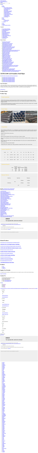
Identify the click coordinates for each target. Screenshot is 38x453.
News (3, 17)
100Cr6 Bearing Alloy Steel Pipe (7, 44)
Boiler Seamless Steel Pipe (6, 32)
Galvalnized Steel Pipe (31, 288)
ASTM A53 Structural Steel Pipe (6, 258)
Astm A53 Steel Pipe (3, 201)
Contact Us (4, 21)
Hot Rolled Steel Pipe (17, 288)
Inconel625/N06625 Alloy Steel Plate (7, 62)
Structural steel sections (7, 13)
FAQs (3, 18)
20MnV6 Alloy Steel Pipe (6, 56)
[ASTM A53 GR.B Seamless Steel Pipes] (6, 253)
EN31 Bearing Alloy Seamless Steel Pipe (8, 69)
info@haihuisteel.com (8, 281)
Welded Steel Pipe (6, 12)
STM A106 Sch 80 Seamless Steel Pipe (6, 216)
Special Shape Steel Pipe (7, 11)
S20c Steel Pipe (2, 211)
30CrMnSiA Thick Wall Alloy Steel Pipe (8, 47)
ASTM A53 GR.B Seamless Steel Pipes (7, 255)
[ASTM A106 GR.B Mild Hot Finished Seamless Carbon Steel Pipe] (10, 246)
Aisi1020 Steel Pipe (3, 191)
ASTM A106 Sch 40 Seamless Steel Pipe (6, 196)
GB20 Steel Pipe (2, 206)
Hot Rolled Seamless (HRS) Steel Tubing (6, 208)
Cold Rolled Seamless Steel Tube (5, 204)
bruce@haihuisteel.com (8, 280)
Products (3, 6)
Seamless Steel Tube (3, 213)
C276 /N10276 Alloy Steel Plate (7, 64)
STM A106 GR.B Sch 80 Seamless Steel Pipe (7, 215)
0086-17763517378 (5, 314)
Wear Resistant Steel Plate (24, 288)
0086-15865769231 (5, 295)
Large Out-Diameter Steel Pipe (4, 209)
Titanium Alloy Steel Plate (6, 57)
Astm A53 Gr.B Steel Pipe (4, 200)
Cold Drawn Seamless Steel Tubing (5, 203)
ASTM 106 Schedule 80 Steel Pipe (5, 193)
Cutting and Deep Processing (8, 14)
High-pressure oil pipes (5, 54)
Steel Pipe (1, 214)
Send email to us (2, 89)
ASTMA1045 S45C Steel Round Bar (9, 188)
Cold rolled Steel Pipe (3, 288)
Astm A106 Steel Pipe (3, 199)
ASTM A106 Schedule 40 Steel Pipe (5, 198)
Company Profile (6, 20)
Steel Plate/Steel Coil (7, 9)
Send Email (2, 334)
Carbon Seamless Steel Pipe (8, 8)
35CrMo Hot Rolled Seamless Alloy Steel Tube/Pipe (10, 66)
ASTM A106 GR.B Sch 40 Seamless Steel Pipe (7, 194)
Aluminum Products (5, 37)
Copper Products (6, 15)
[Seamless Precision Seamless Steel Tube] (6, 249)
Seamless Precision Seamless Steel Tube (8, 189)
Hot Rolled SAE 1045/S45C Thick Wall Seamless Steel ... (10, 71)
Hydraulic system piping (5, 52)
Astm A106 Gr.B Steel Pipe (4, 195)
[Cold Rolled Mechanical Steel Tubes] (6, 260)
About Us (3, 19)
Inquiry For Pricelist (3, 273)
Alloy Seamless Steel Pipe (8, 7)
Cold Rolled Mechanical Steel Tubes (7, 262)
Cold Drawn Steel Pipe (10, 288)
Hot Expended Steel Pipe (4, 207)
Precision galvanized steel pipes (6, 49)
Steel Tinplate (4, 31)
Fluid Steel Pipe (2, 205)
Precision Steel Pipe (3, 210)
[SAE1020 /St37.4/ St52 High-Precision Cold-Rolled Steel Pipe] (10, 242)
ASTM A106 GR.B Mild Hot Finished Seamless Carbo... (11, 247)
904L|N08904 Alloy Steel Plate (6, 61)
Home (3, 5)
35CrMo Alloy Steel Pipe (6, 42)
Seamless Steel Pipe (3, 212)
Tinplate (36, 288)
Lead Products (6, 16)
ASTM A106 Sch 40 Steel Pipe (5, 197)
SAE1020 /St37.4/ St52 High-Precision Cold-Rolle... (10, 244)
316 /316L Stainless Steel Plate (6, 59)
